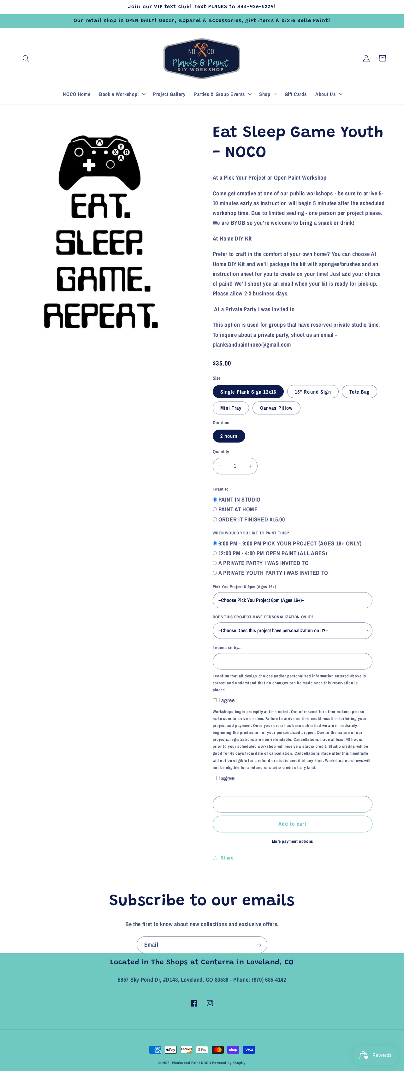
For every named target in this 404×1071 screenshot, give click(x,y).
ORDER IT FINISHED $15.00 (251, 519)
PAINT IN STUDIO (239, 499)
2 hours (229, 435)
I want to (221, 489)
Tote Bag (359, 391)
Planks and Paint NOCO (191, 1062)
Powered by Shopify (229, 1062)
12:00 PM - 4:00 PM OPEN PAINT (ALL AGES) (272, 553)
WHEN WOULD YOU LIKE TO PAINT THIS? (251, 533)
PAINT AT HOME (238, 509)
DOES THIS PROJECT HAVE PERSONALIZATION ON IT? (263, 617)
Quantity (221, 452)
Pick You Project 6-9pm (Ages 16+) (244, 586)
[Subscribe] (259, 944)
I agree (226, 700)
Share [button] (227, 857)
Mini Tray (230, 407)
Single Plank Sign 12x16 (248, 391)
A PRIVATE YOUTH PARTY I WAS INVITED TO (273, 573)
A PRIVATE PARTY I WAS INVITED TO (263, 563)
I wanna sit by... (227, 647)
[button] (26, 59)
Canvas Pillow (276, 407)
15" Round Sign (313, 391)
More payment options (292, 841)
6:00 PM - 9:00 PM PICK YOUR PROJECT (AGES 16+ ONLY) (290, 543)
